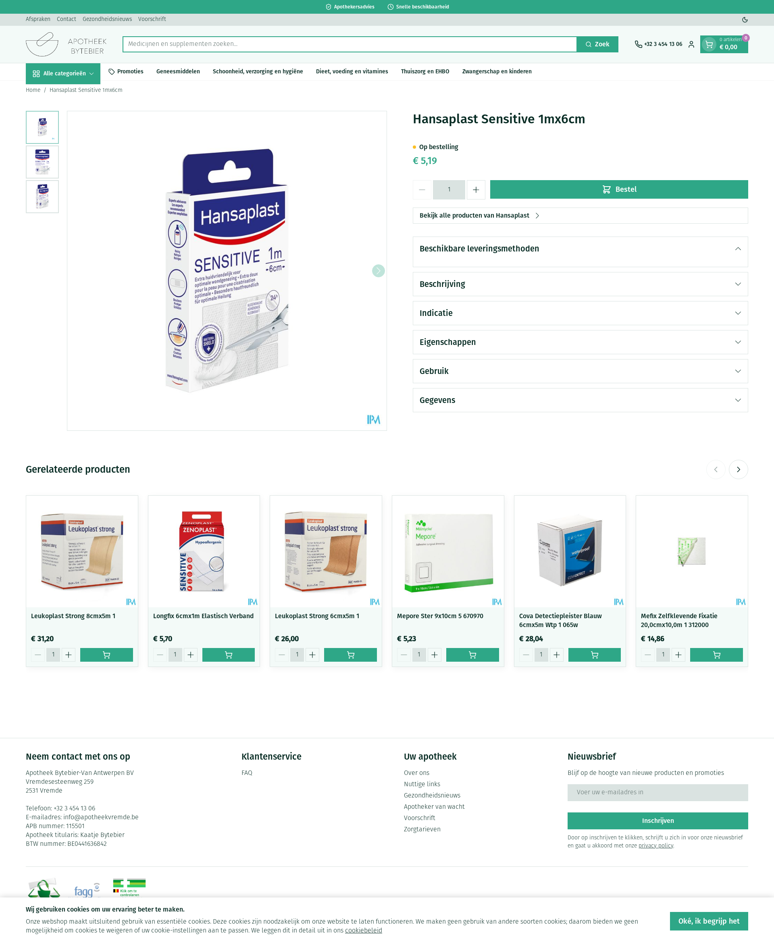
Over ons (416, 773)
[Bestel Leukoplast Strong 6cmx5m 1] (350, 655)
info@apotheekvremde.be (101, 817)
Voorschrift (152, 20)
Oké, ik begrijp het (709, 921)
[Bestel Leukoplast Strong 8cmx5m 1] (106, 655)
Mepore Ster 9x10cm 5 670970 (440, 616)
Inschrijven (658, 821)
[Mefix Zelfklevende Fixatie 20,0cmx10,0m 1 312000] (692, 551)
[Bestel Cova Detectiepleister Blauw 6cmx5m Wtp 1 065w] (594, 655)
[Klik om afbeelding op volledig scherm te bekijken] (227, 270)
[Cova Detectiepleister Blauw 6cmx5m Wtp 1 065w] (570, 551)
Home (33, 90)
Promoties (130, 71)
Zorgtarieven (422, 830)
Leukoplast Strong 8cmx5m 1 (73, 616)
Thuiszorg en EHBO (425, 71)
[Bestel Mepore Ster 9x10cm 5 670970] (472, 655)
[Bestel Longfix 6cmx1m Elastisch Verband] (228, 655)
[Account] (691, 44)
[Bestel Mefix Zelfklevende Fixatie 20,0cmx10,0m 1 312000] (716, 655)
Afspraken (38, 20)
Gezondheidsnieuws (107, 20)
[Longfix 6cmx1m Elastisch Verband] (204, 551)
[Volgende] (378, 270)
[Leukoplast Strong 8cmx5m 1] (82, 551)
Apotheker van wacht (434, 807)
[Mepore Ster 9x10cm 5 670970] (448, 551)
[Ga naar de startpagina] (66, 44)
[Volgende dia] (738, 469)
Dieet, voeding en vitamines (352, 71)
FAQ (246, 773)
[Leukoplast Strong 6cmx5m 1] (326, 551)
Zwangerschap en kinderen (497, 71)
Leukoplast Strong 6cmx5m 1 (317, 616)
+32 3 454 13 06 (74, 809)
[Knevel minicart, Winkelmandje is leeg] (709, 44)
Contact (66, 20)
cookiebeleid (363, 931)
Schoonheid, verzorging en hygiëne (258, 71)
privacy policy (656, 846)
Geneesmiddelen (178, 71)
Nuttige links (422, 784)
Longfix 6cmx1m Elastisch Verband (203, 616)
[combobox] (350, 44)
